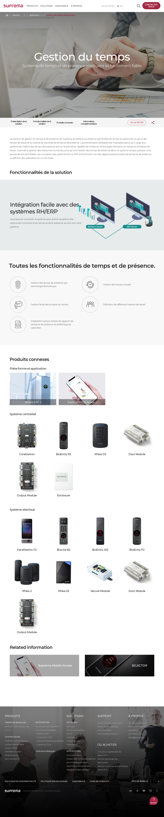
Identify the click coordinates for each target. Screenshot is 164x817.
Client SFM (102, 770)
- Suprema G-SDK (44, 737)
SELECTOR (139, 665)
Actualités (132, 730)
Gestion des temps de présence (60, 15)
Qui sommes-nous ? (137, 723)
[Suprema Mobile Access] (82, 374)
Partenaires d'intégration (47, 726)
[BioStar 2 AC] (33, 374)
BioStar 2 (9, 730)
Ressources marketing (107, 727)
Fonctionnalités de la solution (42, 122)
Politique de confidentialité (20, 781)
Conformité (78, 781)
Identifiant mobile (13, 752)
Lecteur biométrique (14, 744)
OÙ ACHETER (108, 6)
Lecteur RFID (11, 748)
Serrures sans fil (12, 759)
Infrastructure (73, 741)
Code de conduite (99, 781)
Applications (34, 15)
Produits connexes (64, 122)
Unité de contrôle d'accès (16, 741)
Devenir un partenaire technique (112, 766)
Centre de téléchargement (109, 723)
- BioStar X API (42, 734)
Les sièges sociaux (136, 737)
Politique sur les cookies (54, 781)
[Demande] (154, 801)
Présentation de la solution (19, 122)
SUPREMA (13, 7)
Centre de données (75, 730)
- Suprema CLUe (43, 744)
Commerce (72, 737)
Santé (69, 734)
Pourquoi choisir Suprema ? (141, 727)
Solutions (16, 15)
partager (151, 122)
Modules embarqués (45, 751)
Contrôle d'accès (74, 755)
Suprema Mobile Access (55, 665)
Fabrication (72, 744)
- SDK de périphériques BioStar (50, 741)
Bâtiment (71, 726)
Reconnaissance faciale (77, 762)
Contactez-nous (151, 5)
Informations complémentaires (89, 122)
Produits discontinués (107, 734)
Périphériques (11, 755)
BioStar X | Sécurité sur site (17, 726)
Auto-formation (104, 730)
